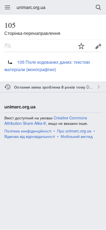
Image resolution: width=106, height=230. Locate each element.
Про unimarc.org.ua (74, 131)
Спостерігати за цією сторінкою (81, 45)
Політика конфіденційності (27, 131)
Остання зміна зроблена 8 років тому (49, 87)
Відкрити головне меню (7, 7)
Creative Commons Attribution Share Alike (45, 120)
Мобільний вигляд (77, 136)
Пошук (98, 7)
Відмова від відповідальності (29, 136)
